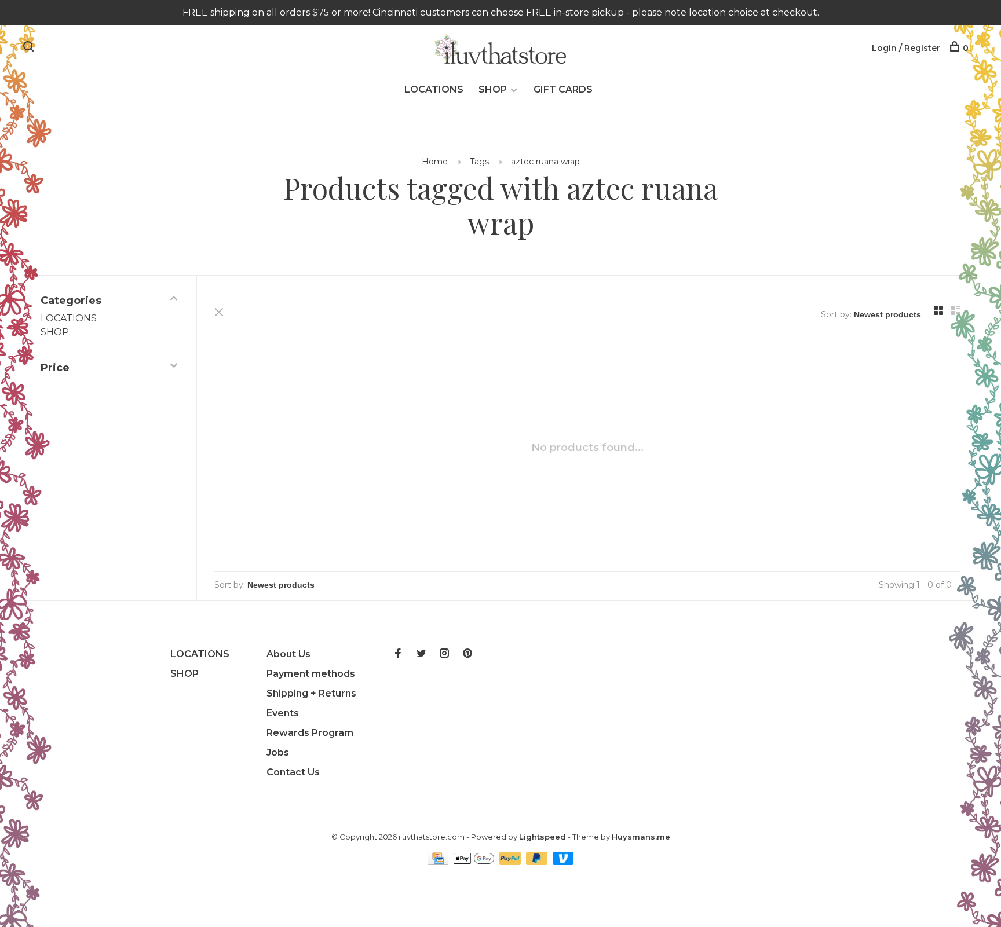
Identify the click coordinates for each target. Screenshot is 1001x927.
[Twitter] (421, 653)
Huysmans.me (641, 836)
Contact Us (293, 772)
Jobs (277, 752)
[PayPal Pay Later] (538, 861)
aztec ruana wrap (545, 161)
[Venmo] (563, 861)
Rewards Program (309, 732)
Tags (479, 161)
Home (435, 161)
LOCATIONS (433, 89)
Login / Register (906, 48)
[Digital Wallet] (475, 861)
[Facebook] (398, 653)
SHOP (492, 89)
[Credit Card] (439, 861)
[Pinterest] (467, 653)
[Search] (29, 48)
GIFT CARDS (563, 89)
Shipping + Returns (311, 693)
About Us (288, 653)
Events (282, 713)
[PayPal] (511, 861)
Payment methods (310, 673)
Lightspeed (542, 836)
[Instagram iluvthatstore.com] (444, 653)
